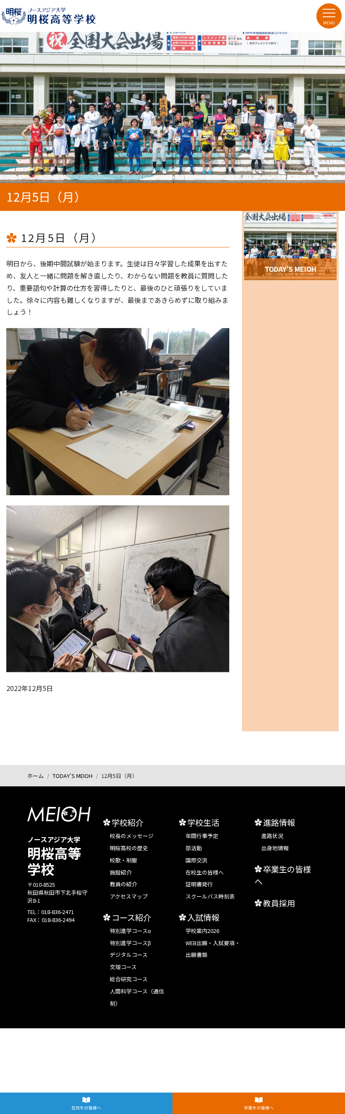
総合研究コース (129, 979)
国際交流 (196, 860)
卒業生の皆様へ (258, 1108)
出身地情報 (275, 848)
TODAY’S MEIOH (73, 776)
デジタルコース (129, 955)
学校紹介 (127, 822)
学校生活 (203, 822)
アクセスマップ (129, 896)
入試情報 (203, 917)
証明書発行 (199, 884)
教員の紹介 (123, 884)
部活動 (194, 848)
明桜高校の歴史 (129, 848)
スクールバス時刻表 (210, 896)
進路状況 (272, 836)
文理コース (123, 967)
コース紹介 (131, 917)
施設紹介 (121, 872)
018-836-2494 (58, 920)
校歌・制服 (123, 860)
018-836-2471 (57, 912)
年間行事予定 (202, 836)
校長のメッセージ (132, 836)
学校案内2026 (202, 931)
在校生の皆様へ (86, 1108)
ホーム (35, 776)
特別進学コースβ (130, 943)
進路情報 (279, 822)
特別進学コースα (130, 931)
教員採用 (279, 903)
